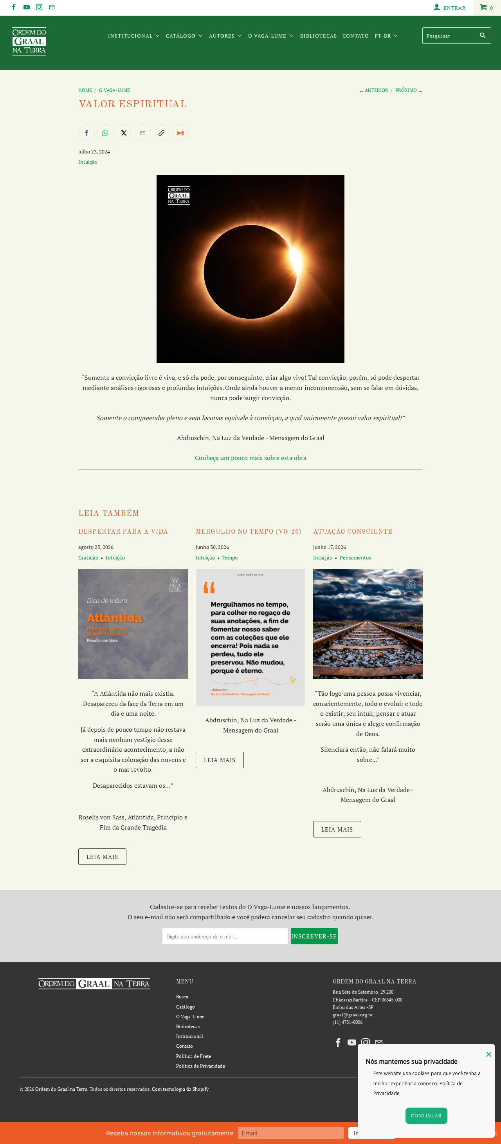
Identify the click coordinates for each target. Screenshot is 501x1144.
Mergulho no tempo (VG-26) (249, 532)
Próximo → (409, 90)
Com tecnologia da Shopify (180, 1089)
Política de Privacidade (200, 1066)
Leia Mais (102, 857)
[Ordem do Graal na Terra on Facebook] (13, 7)
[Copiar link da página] (161, 132)
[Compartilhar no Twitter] (124, 132)
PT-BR (384, 35)
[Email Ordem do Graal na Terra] (51, 7)
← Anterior (373, 90)
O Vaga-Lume (268, 35)
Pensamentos (355, 557)
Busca (182, 997)
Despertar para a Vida (123, 532)
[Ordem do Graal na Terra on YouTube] (25, 7)
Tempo (230, 557)
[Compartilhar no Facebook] (86, 132)
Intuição (87, 161)
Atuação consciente (353, 532)
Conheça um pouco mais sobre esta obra (250, 457)
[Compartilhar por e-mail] (143, 132)
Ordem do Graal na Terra (61, 1089)
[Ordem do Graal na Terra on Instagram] (38, 7)
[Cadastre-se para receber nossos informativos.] (180, 132)
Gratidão (88, 557)
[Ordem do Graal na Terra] (44, 43)
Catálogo (181, 35)
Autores (222, 35)
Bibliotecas (318, 35)
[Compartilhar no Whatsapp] (105, 132)
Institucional (131, 35)
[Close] (489, 1054)
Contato (355, 35)
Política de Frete (193, 1056)
